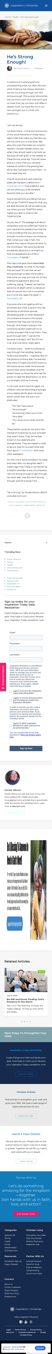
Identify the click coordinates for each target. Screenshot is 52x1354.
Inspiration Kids (32, 1244)
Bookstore (11, 589)
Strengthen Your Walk (36, 1235)
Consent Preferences (27, 1332)
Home (8, 17)
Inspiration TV (13, 584)
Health (16, 17)
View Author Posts (15, 812)
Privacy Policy (36, 1330)
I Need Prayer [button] (26, 1161)
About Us (8, 1284)
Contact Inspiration (12, 1287)
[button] (46, 5)
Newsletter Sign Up (13, 1261)
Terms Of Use (20, 1330)
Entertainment (11, 1250)
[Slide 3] (27, 1021)
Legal (8, 1330)
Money (10, 562)
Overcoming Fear (15, 568)
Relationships (10, 1247)
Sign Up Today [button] (26, 1074)
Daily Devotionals (15, 578)
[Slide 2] (24, 1021)
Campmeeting (32, 1270)
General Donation (34, 1261)
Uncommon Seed (34, 1273)
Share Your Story (11, 1293)
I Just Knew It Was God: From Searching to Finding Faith (23, 1000)
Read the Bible (13, 587)
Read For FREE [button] (26, 1116)
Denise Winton (23, 68)
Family (7, 1244)
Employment (10, 1296)
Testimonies (12, 571)
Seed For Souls (32, 1264)
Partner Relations (34, 1267)
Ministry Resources (34, 1241)
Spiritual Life (12, 581)
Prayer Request (14, 559)
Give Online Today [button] (26, 1214)
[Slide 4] (30, 1021)
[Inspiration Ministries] (21, 5)
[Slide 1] (21, 1021)
